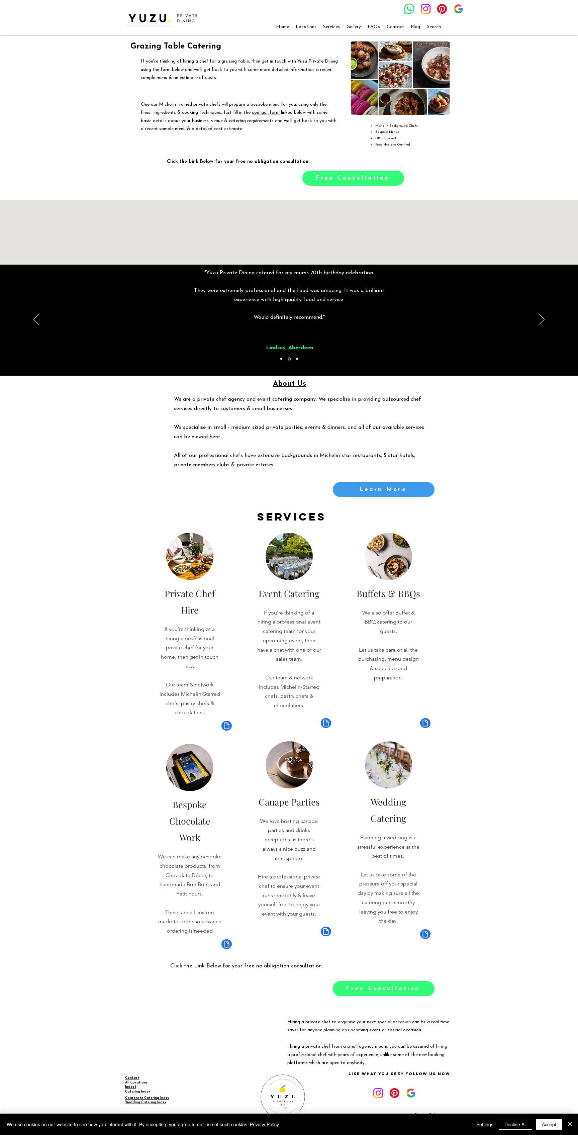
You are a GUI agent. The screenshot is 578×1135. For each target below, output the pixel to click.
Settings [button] (484, 1124)
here (214, 437)
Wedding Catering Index (145, 1102)
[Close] (570, 1124)
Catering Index (137, 1092)
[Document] (226, 726)
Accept (549, 1124)
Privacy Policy (264, 1124)
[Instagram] (425, 8)
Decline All (515, 1124)
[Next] (542, 319)
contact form (266, 112)
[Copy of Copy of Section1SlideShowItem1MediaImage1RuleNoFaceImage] (297, 359)
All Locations (136, 1082)
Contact (132, 1078)
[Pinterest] (442, 8)
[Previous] (36, 319)
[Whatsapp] (409, 8)
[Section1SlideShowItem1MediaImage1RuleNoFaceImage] (281, 359)
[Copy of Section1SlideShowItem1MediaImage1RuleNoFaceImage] (289, 358)
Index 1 (130, 1087)
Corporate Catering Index (147, 1098)
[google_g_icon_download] (458, 8)
